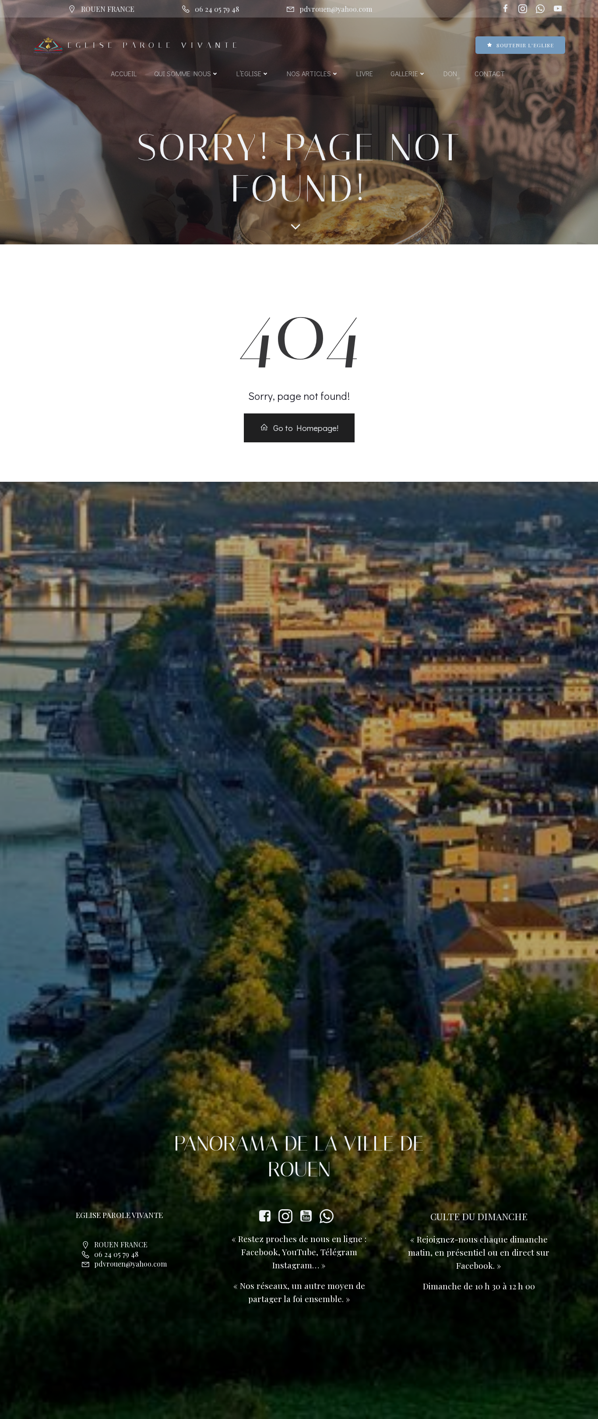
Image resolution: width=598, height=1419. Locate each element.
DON (450, 73)
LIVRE (364, 73)
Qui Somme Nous (182, 73)
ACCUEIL (124, 73)
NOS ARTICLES (309, 73)
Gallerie (404, 73)
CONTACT (490, 73)
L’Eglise (248, 73)
